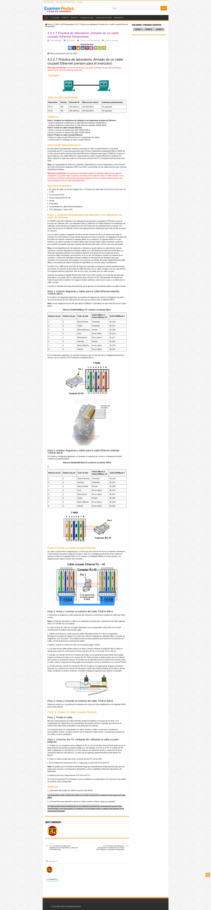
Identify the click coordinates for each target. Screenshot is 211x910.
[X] (74, 48)
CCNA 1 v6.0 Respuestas (64, 24)
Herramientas (118, 17)
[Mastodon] (91, 48)
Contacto (79, 2)
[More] (104, 48)
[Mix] (95, 48)
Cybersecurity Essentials (104, 17)
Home (46, 17)
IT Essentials (55, 17)
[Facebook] (70, 48)
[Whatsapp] (100, 48)
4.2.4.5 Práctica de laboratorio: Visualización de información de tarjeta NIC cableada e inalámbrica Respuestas (110, 846)
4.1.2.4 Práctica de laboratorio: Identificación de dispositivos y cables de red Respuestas (64, 846)
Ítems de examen (49, 2)
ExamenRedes (56, 40)
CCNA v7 (74, 17)
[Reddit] (78, 48)
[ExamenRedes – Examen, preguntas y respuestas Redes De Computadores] (59, 9)
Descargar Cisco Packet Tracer (65, 2)
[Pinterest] (87, 48)
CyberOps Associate (86, 17)
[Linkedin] (83, 48)
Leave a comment (111, 40)
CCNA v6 (64, 17)
